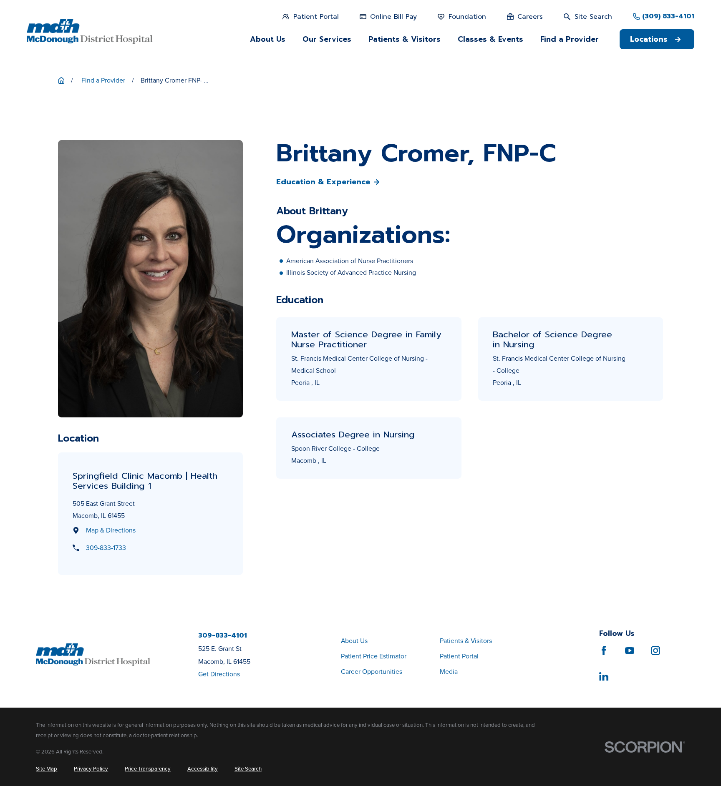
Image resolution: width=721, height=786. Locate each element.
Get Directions (219, 674)
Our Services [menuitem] (327, 39)
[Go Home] (61, 80)
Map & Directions (111, 530)
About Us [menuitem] (267, 39)
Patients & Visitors (466, 640)
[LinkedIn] (603, 676)
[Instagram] (655, 650)
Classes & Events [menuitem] (490, 39)
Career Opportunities (371, 671)
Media (449, 671)
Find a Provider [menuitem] (569, 39)
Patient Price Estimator (373, 656)
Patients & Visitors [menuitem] (404, 39)
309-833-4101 (222, 636)
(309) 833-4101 (668, 16)
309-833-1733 (106, 547)
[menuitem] (46, 769)
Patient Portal (459, 656)
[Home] (90, 31)
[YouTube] (629, 650)
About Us (354, 640)
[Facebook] (603, 650)
